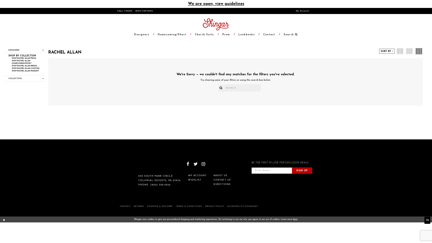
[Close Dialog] (4, 220)
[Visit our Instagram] (203, 164)
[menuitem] (303, 11)
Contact (125, 206)
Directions (222, 184)
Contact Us (222, 180)
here (295, 219)
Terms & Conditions (189, 206)
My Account (302, 11)
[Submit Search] (221, 87)
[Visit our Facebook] (187, 164)
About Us (220, 175)
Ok (427, 220)
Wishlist (194, 180)
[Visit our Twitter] (195, 164)
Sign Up (302, 170)
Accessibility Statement (242, 206)
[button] (289, 34)
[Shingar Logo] (132, 166)
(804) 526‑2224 (144, 11)
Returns (139, 206)
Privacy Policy (214, 206)
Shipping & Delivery (160, 206)
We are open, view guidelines (216, 4)
